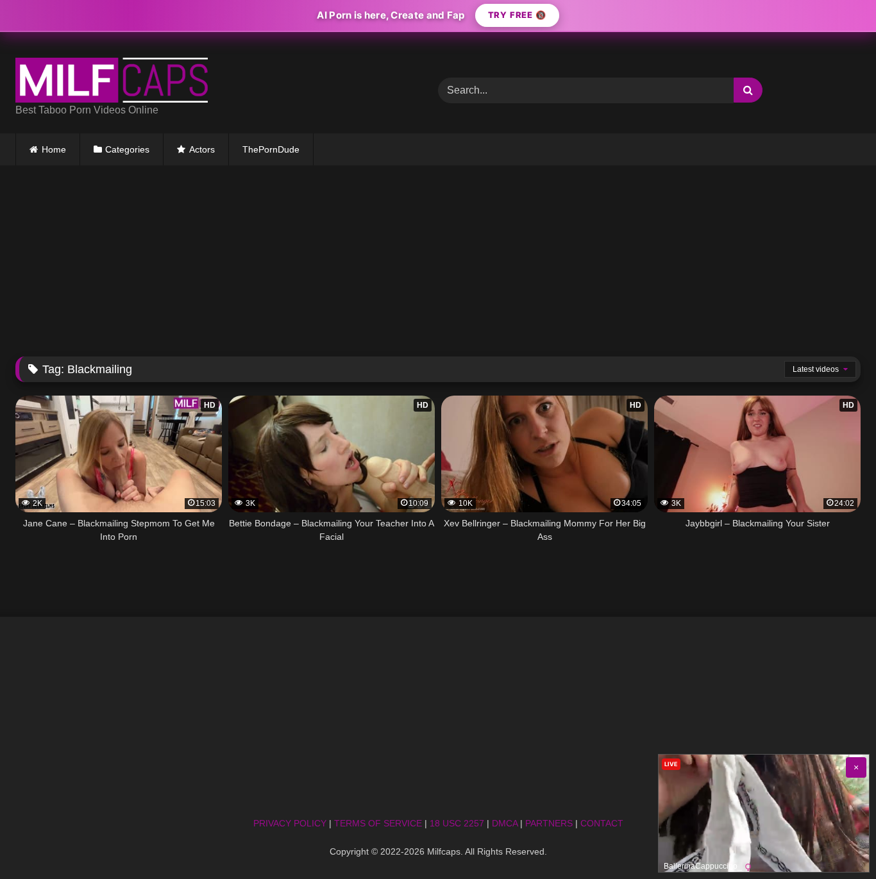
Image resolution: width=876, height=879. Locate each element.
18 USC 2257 (457, 823)
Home (54, 149)
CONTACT (601, 823)
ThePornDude (270, 149)
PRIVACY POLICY (289, 823)
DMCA (505, 823)
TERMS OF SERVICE (378, 823)
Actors (202, 149)
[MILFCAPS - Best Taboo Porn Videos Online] (111, 80)
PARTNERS (549, 823)
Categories (127, 149)
